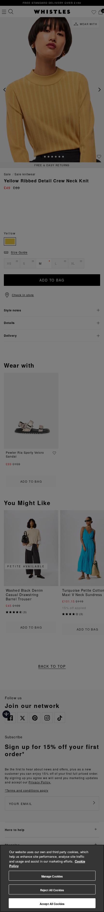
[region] (52, 878)
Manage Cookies (52, 876)
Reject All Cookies (52, 890)
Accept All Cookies (52, 904)
